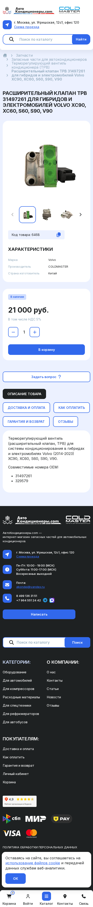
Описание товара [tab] (24, 394)
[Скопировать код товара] (58, 235)
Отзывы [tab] (65, 421)
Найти (81, 39)
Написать (39, 614)
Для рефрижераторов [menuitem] (21, 714)
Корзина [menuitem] (9, 782)
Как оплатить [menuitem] (14, 757)
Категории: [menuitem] (17, 662)
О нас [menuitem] (51, 672)
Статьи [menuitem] (53, 689)
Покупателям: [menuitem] (21, 738)
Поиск (77, 642)
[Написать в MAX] (51, 600)
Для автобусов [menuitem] (15, 722)
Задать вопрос (44, 377)
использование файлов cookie (32, 863)
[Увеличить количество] (35, 332)
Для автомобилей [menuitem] (17, 680)
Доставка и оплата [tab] (26, 408)
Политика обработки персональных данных (40, 847)
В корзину (46, 350)
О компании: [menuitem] (63, 662)
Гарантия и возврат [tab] (26, 421)
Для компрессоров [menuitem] (18, 689)
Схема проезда (26, 27)
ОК (15, 878)
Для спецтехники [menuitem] (17, 705)
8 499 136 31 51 (26, 596)
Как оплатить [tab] (71, 408)
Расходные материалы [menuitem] (21, 697)
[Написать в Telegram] (45, 600)
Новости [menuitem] (54, 697)
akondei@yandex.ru (30, 587)
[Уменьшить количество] (13, 332)
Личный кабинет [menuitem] (16, 774)
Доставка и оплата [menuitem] (18, 749)
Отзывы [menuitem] (53, 705)
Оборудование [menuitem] (14, 672)
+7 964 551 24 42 (28, 600)
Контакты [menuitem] (55, 680)
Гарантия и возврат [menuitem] (18, 765)
